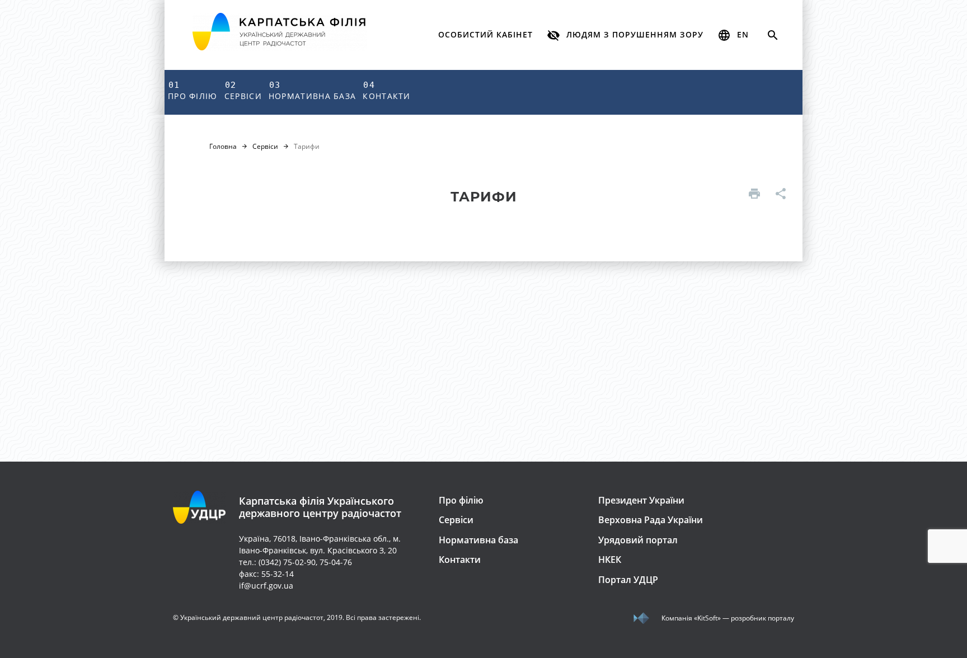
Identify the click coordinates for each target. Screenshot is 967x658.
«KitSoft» (707, 618)
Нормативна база (312, 90)
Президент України (641, 500)
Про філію (193, 90)
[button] (625, 35)
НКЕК (609, 559)
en (741, 34)
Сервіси (243, 90)
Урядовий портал (638, 540)
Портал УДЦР (628, 580)
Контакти (386, 90)
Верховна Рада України (650, 520)
